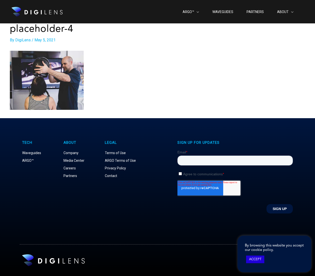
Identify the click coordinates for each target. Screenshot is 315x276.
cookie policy (262, 250)
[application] (196, 12)
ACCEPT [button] (255, 259)
